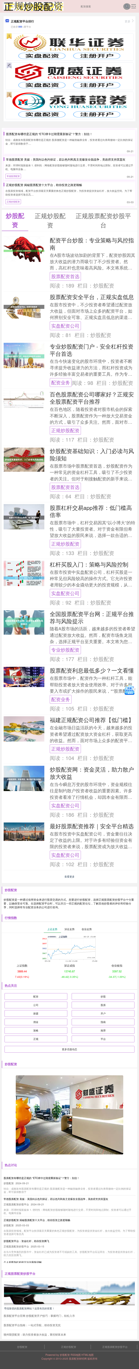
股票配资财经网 (78, 1358)
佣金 (35, 1022)
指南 (103, 1022)
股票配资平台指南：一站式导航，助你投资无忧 (32, 1325)
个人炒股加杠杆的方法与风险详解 (23, 1262)
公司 (35, 1005)
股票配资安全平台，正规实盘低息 (92, 297)
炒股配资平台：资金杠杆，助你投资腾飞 (26, 1241)
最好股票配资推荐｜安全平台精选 (92, 826)
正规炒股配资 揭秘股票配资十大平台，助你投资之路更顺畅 (44, 185)
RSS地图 (76, 1355)
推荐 (103, 1030)
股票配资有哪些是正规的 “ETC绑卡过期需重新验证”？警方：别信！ (49, 134)
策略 (35, 1030)
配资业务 (60, 382)
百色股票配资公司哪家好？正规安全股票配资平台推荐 (92, 397)
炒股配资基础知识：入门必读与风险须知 (92, 454)
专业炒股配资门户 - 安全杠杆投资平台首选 (91, 349)
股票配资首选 (65, 276)
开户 (103, 1013)
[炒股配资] (33, 6)
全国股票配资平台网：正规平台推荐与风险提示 (92, 617)
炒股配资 (22, 1347)
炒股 (103, 996)
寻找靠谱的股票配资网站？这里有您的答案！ (29, 1308)
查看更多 (69, 876)
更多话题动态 (69, 1049)
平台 (103, 1039)
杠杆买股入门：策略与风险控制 (89, 564)
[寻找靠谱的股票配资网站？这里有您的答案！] (69, 1293)
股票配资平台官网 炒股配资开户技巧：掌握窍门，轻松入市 (39, 1316)
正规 (35, 1039)
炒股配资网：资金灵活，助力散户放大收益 (92, 772)
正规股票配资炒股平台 (115, 1347)
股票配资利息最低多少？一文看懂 (92, 670)
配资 (35, 996)
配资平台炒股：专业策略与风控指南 (92, 243)
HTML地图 (87, 1355)
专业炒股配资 (65, 649)
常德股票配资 (13, 176)
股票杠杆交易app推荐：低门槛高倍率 (91, 511)
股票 (103, 1005)
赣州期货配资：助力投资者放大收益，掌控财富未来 (35, 1334)
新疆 (35, 1013)
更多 (127, 21)
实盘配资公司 (65, 325)
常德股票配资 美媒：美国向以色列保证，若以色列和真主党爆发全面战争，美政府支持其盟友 (65, 159)
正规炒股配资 (13, 201)
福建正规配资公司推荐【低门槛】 (92, 720)
